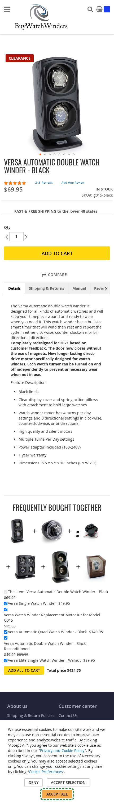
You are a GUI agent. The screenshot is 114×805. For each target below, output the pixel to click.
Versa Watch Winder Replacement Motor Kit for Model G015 (52, 617)
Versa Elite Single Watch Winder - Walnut (44, 660)
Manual (79, 288)
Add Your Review (73, 182)
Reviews (101, 288)
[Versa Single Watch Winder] (52, 517)
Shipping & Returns (46, 288)
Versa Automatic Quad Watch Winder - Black (47, 631)
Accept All (57, 794)
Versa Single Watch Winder (32, 603)
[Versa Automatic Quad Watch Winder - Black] (25, 552)
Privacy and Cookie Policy (62, 750)
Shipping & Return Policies (30, 715)
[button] (40, 154)
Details (14, 288)
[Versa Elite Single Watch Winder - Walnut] (95, 552)
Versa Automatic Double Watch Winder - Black (67, 591)
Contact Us (68, 715)
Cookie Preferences (46, 771)
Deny (33, 782)
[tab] (14, 288)
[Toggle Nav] (7, 9)
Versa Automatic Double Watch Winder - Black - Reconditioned (46, 646)
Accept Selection (68, 782)
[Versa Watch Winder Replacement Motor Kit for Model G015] (87, 517)
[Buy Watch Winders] (41, 17)
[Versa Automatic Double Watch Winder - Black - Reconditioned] (60, 552)
